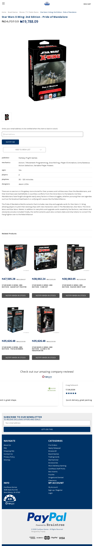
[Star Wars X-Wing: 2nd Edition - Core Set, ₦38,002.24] (45, 257)
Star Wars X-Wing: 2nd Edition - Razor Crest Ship (74, 286)
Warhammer (53, 460)
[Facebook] (3, 223)
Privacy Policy (9, 457)
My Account (53, 487)
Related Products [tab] (9, 233)
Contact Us (8, 454)
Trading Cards (53, 457)
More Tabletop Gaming (57, 466)
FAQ (5, 448)
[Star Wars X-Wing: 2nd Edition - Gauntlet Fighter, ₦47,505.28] (15, 257)
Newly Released (54, 448)
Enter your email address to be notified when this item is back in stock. (30, 129)
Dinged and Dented (55, 477)
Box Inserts (53, 472)
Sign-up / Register (55, 490)
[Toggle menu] (3, 3)
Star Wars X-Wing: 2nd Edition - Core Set (42, 286)
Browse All (52, 451)
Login (50, 493)
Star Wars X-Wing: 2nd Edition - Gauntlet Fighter (14, 286)
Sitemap (7, 460)
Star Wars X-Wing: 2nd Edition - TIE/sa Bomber (12, 348)
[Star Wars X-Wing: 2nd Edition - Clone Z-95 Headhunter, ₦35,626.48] (45, 319)
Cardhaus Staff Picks (56, 469)
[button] (25, 500)
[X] (7, 223)
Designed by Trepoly (38, 531)
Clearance (52, 480)
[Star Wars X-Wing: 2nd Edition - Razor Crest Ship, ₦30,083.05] (75, 257)
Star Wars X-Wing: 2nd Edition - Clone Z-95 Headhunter (42, 349)
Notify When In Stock (16, 295)
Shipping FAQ (9, 451)
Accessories (53, 463)
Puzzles (51, 475)
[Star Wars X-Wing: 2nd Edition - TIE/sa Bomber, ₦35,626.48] (15, 319)
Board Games (53, 454)
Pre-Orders (52, 445)
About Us (7, 445)
